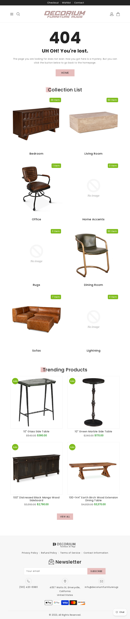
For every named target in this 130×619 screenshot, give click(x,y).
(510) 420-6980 (28, 587)
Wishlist (66, 2)
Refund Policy (49, 552)
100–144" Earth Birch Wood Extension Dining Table (93, 499)
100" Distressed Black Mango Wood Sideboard (36, 499)
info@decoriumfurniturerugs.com (105, 587)
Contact (79, 2)
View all (65, 516)
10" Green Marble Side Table (93, 431)
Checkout (53, 2)
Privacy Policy (30, 552)
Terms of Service (70, 552)
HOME (65, 73)
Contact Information (96, 552)
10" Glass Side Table (36, 431)
